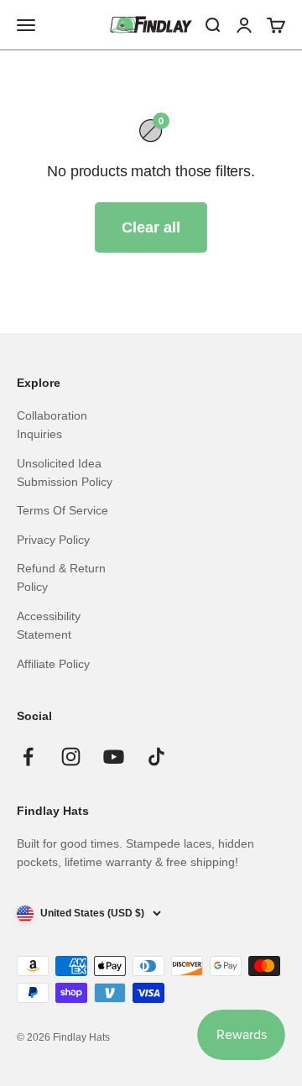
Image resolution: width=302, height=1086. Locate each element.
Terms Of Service (62, 510)
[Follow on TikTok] (156, 756)
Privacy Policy (53, 539)
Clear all (151, 227)
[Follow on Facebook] (28, 756)
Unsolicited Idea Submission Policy (64, 472)
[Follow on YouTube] (113, 756)
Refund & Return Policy (61, 577)
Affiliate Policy (53, 664)
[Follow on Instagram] (71, 756)
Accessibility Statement (49, 625)
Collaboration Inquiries (52, 425)
